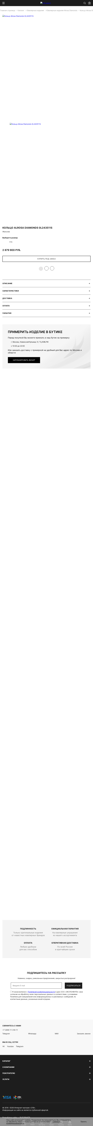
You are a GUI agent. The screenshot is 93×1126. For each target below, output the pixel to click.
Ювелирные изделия (35, 10)
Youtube (10, 1046)
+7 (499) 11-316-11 (10, 1030)
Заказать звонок (84, 1034)
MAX (56, 1034)
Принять (84, 1122)
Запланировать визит (24, 360)
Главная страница (8, 10)
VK (3, 1046)
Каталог (21, 10)
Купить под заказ (46, 259)
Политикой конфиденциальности (41, 992)
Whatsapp (32, 1034)
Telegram (6, 1034)
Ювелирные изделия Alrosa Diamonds (62, 10)
